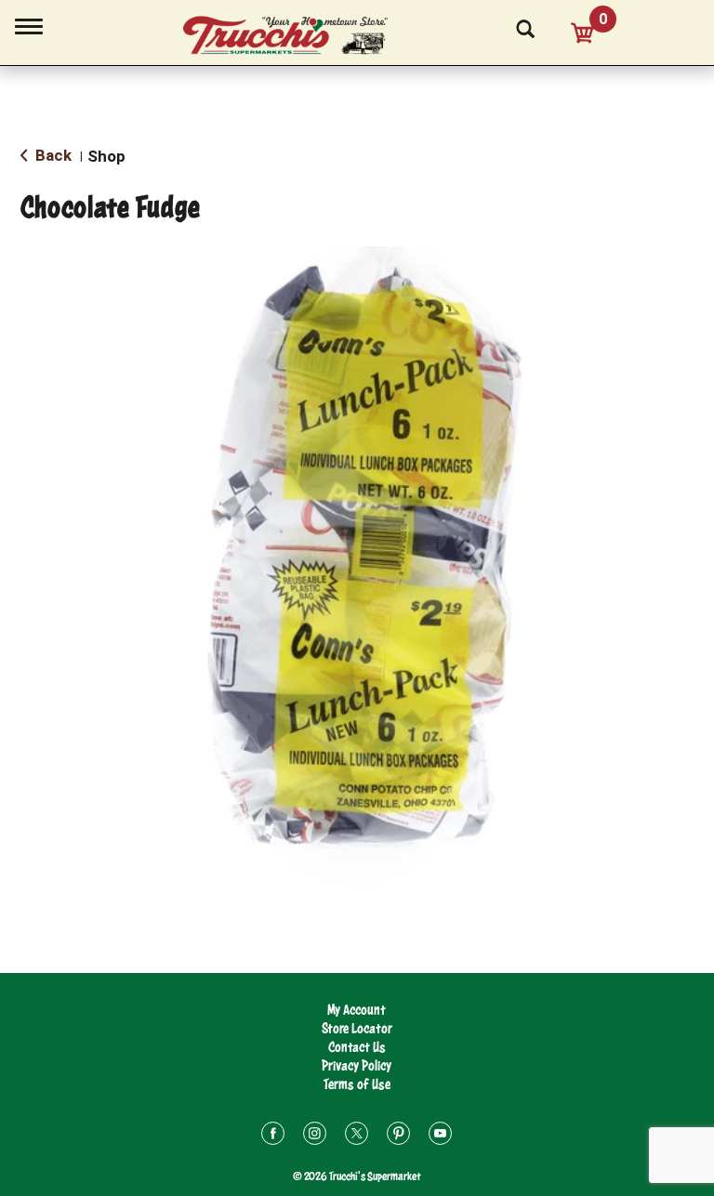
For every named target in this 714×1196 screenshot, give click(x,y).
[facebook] (272, 1136)
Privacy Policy (356, 1065)
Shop (106, 156)
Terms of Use (357, 1084)
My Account (356, 1009)
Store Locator (357, 1028)
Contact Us (357, 1047)
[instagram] (314, 1136)
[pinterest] (398, 1136)
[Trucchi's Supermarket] (295, 36)
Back (52, 155)
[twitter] (356, 1136)
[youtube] (440, 1136)
